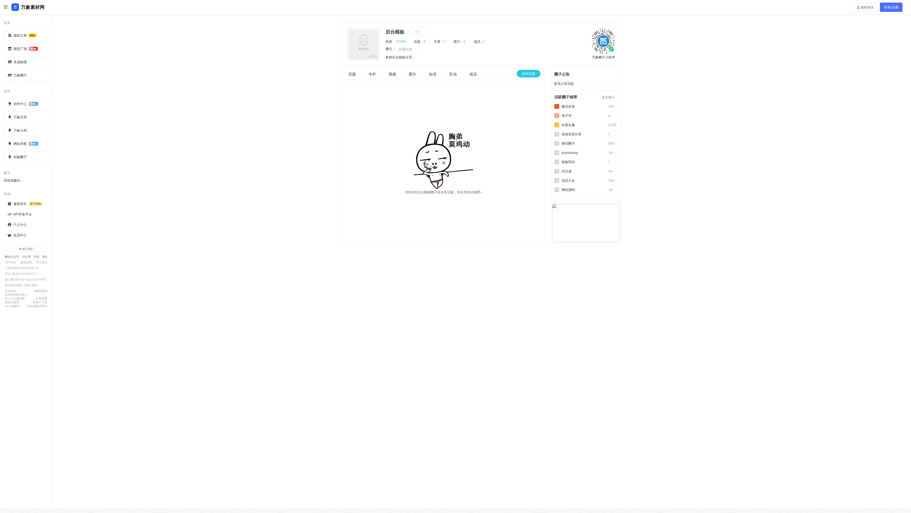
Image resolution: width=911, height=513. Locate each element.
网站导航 (25, 144)
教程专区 (867, 7)
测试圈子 (568, 143)
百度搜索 (41, 298)
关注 (417, 32)
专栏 (372, 74)
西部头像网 (12, 302)
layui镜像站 (12, 306)
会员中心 (20, 235)
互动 (453, 74)
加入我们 (27, 249)
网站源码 (568, 190)
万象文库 (20, 117)
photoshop (570, 153)
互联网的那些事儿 (16, 294)
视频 (392, 74)
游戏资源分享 (571, 134)
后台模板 (395, 32)
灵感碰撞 (20, 62)
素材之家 (24, 35)
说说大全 (568, 180)
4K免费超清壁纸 (36, 306)
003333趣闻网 (15, 298)
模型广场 (25, 49)
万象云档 (20, 130)
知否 (433, 74)
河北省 (567, 171)
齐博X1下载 (40, 302)
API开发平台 (22, 214)
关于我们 (41, 262)
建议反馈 (568, 106)
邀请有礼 (27, 204)
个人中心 (20, 225)
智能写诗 (568, 162)
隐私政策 (26, 262)
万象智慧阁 (40, 291)
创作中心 (25, 104)
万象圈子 (20, 75)
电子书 (567, 116)
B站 (44, 256)
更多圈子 (608, 97)
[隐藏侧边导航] (6, 7)
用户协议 (10, 262)
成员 (473, 74)
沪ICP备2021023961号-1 (21, 274)
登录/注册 (891, 7)
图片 (412, 74)
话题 (352, 74)
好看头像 (568, 125)
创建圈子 (20, 157)
